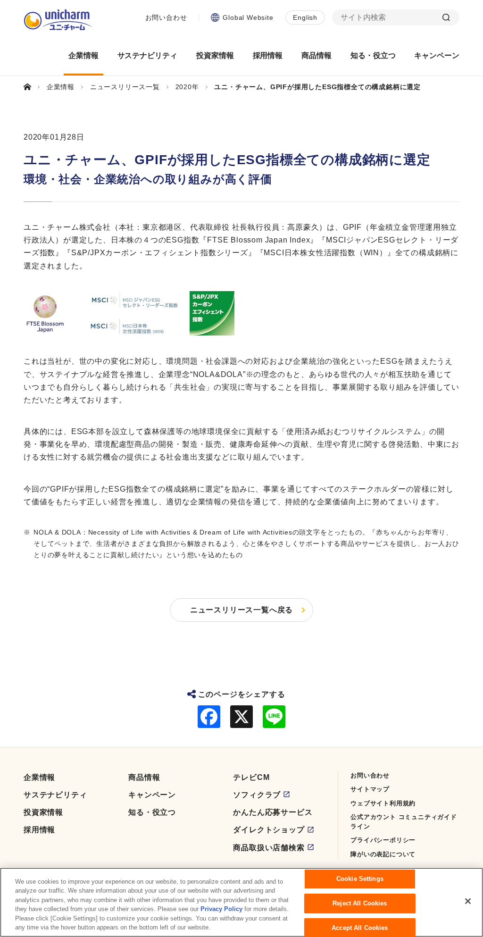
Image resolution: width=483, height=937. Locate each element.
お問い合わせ (166, 17)
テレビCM (251, 777)
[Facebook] (209, 716)
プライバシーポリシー (383, 840)
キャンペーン (152, 795)
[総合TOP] (31, 87)
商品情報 (144, 777)
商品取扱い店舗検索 (268, 848)
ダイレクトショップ (268, 830)
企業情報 (39, 777)
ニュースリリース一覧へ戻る (241, 610)
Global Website (248, 17)
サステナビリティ (55, 795)
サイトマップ (370, 789)
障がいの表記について (383, 854)
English (305, 17)
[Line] (274, 716)
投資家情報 (43, 812)
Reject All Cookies (360, 903)
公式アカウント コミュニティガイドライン (403, 821)
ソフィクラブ (257, 795)
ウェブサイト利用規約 (383, 803)
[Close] (468, 901)
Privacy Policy (221, 908)
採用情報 (39, 830)
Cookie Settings (359, 879)
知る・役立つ (152, 812)
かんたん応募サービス (272, 812)
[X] (241, 716)
